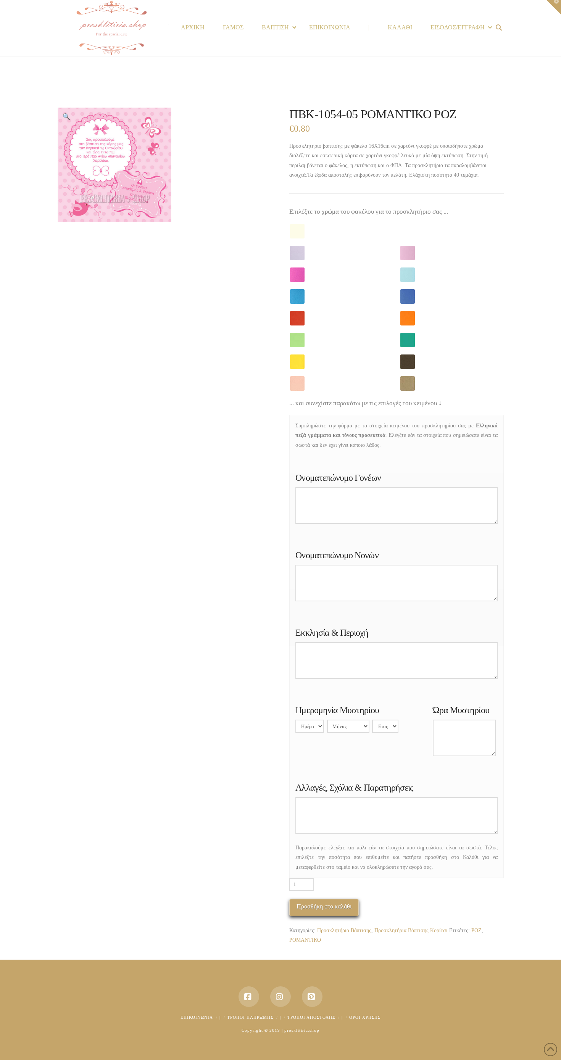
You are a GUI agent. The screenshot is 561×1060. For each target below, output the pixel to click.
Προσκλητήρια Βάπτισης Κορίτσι (411, 930)
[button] (66, 117)
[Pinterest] (312, 996)
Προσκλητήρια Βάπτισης (344, 930)
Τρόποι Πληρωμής (250, 1017)
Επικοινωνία (197, 1017)
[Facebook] (249, 996)
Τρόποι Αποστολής (311, 1017)
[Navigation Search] (500, 27)
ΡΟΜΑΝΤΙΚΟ (305, 940)
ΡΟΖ (476, 930)
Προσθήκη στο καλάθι (324, 906)
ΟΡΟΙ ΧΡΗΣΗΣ (364, 1017)
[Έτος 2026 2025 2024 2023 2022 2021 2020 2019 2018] (385, 728)
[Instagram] (280, 996)
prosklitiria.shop (301, 1030)
